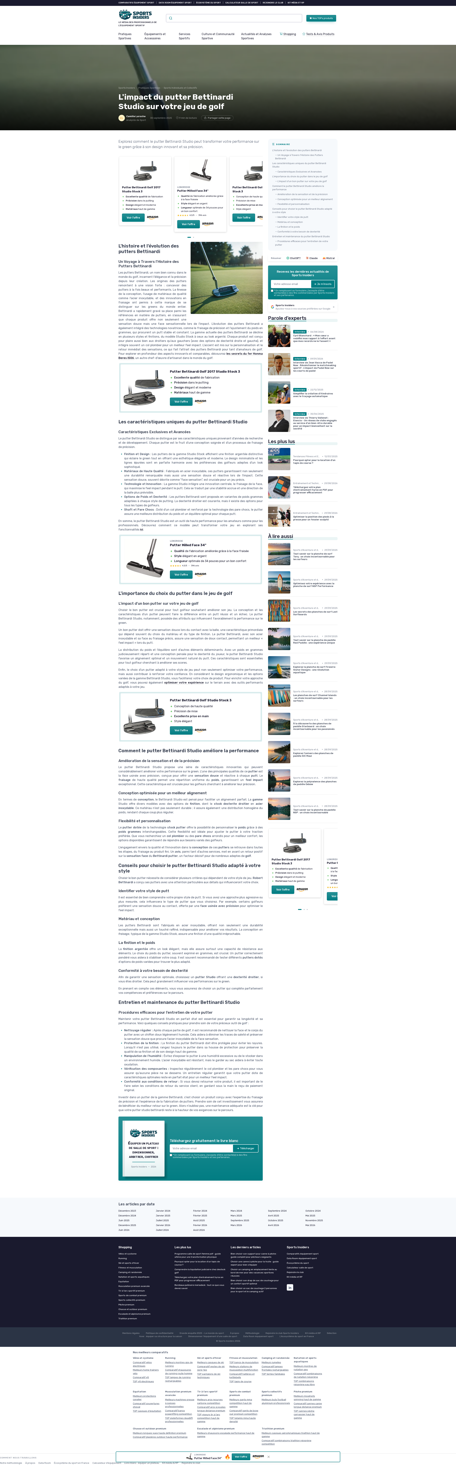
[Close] (292, 659)
